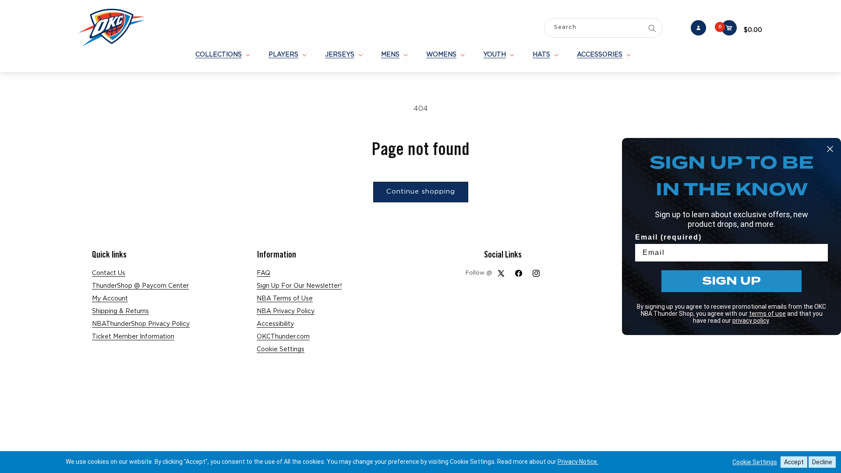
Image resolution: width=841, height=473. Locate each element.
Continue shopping (420, 191)
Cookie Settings (280, 349)
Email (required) (668, 237)
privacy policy (750, 320)
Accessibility (275, 324)
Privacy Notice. (578, 461)
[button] (222, 54)
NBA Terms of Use (285, 299)
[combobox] (603, 29)
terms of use (767, 313)
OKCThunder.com (283, 337)
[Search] (652, 28)
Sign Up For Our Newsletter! (299, 286)
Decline (822, 462)
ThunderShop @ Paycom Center (140, 286)
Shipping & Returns (120, 311)
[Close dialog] (830, 148)
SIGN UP (731, 281)
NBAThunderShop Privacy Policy (141, 324)
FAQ (263, 273)
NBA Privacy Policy (285, 311)
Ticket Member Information (133, 337)
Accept (794, 462)
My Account (110, 299)
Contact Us (108, 273)
